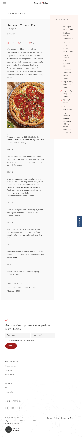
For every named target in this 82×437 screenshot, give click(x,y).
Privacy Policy (53, 418)
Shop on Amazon (11, 366)
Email (33, 288)
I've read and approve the (21, 341)
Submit (11, 346)
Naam (72, 418)
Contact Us (9, 392)
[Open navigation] (4, 3)
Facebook (11, 288)
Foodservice (9, 374)
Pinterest (26, 288)
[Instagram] (13, 408)
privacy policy (30, 341)
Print (23, 291)
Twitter (18, 288)
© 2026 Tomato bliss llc (14, 418)
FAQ (6, 388)
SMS (18, 291)
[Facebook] (7, 408)
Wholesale (8, 370)
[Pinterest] (20, 408)
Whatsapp (10, 291)
